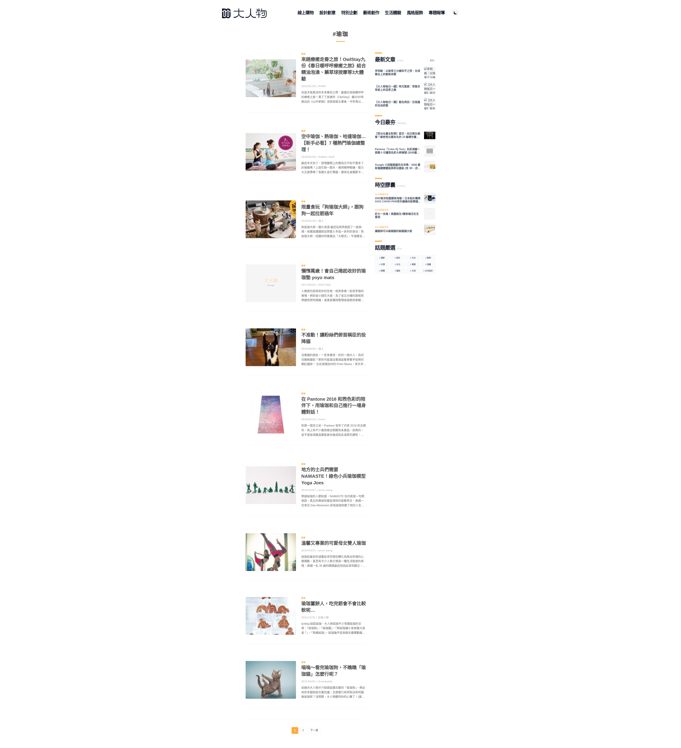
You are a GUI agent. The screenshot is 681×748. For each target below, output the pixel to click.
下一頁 (314, 730)
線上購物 (306, 12)
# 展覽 (382, 271)
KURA (322, 86)
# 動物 (428, 258)
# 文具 (413, 271)
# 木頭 (382, 264)
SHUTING (325, 284)
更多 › (432, 60)
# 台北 (397, 264)
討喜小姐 (323, 617)
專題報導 (437, 12)
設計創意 (327, 12)
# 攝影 (382, 258)
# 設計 (397, 258)
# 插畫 (428, 264)
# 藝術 (397, 271)
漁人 (321, 220)
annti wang (326, 490)
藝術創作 (371, 12)
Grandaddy (325, 681)
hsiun (322, 419)
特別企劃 (349, 12)
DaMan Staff (326, 156)
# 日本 (413, 258)
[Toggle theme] (455, 12)
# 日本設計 (428, 271)
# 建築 (413, 264)
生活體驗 (393, 12)
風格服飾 (415, 12)
